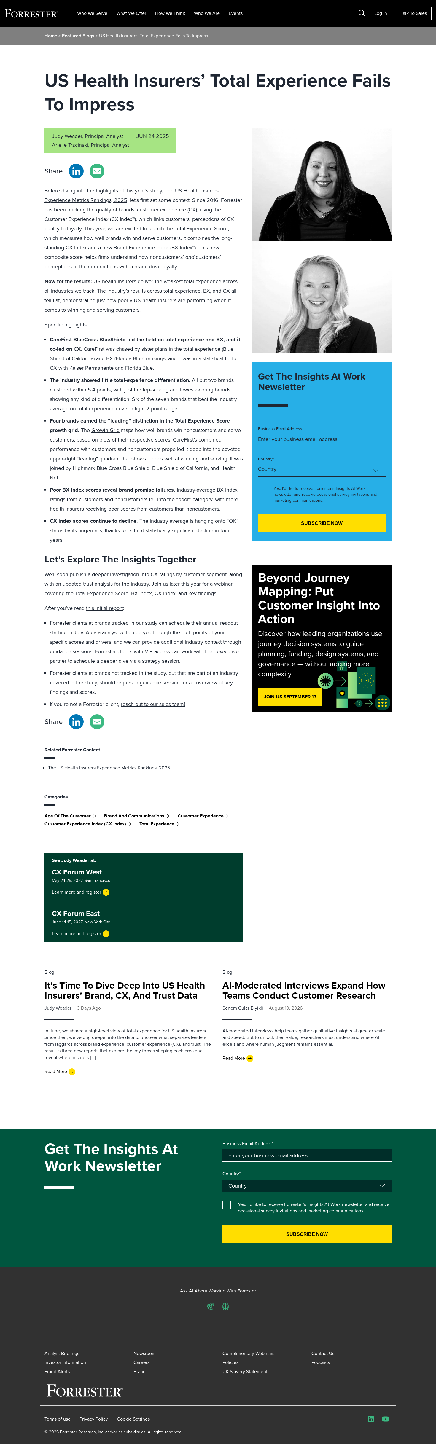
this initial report (104, 608)
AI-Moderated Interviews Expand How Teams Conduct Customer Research (304, 990)
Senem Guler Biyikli (242, 1008)
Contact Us (322, 1353)
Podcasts (320, 1362)
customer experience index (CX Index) (85, 823)
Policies (230, 1362)
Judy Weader (67, 136)
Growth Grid (105, 430)
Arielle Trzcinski (70, 145)
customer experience (201, 815)
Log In (380, 13)
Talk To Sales (414, 13)
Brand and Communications (134, 815)
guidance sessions (71, 651)
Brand (139, 1371)
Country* (266, 459)
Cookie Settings (133, 1419)
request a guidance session (148, 682)
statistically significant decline (179, 530)
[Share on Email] (97, 171)
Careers (141, 1362)
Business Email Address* (281, 429)
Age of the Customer (67, 815)
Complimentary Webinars (248, 1353)
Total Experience (156, 823)
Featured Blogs (79, 35)
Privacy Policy (93, 1419)
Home (50, 35)
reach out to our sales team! (153, 704)
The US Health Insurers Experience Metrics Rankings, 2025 (109, 767)
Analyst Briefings (61, 1353)
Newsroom (144, 1353)
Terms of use (57, 1419)
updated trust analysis (88, 584)
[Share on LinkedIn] (76, 171)
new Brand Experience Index (135, 247)
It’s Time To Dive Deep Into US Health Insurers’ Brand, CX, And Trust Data (124, 990)
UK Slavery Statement (245, 1371)
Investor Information (65, 1362)
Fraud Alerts (57, 1371)
